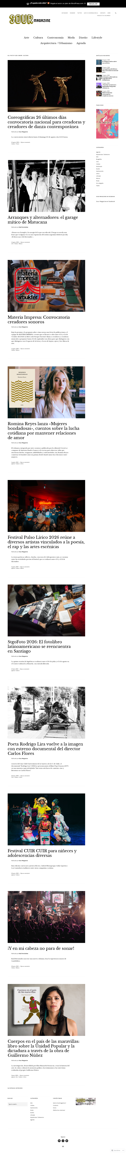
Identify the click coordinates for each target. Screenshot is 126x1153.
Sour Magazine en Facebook (105, 196)
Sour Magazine (23, 132)
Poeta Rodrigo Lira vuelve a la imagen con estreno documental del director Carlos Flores (45, 749)
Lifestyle (97, 37)
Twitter (79, 13)
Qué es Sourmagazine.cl (91, 13)
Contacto (102, 13)
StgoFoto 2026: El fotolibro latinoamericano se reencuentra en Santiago (39, 646)
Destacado (99, 166)
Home (109, 13)
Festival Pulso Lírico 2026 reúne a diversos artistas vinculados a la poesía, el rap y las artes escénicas (46, 542)
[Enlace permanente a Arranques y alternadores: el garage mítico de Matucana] (46, 211)
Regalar (93, 4)
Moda (71, 37)
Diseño (83, 37)
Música (20, 243)
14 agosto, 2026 (15, 242)
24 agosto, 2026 (15, 142)
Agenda (81, 43)
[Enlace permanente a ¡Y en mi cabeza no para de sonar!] (46, 942)
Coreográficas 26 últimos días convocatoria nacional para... (110, 70)
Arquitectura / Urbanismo (56, 43)
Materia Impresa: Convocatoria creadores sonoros (39, 319)
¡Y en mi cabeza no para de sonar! (41, 948)
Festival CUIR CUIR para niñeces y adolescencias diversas (42, 853)
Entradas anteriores (16, 1088)
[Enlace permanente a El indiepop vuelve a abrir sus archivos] (99, 62)
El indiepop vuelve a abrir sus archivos (109, 62)
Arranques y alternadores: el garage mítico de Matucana (43, 219)
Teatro (17, 144)
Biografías (99, 159)
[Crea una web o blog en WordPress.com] (63, 1146)
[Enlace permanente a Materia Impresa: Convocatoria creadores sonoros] (46, 311)
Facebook (72, 13)
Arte (26, 37)
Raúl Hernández (23, 227)
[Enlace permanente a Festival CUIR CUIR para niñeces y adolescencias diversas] (46, 845)
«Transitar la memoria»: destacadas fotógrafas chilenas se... (109, 86)
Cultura (38, 37)
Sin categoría (99, 183)
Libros (21, 463)
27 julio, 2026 (14, 669)
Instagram (65, 13)
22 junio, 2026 (15, 775)
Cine (12, 777)
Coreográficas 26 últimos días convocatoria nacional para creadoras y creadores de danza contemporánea (46, 122)
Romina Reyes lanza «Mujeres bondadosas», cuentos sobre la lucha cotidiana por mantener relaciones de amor (43, 430)
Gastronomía (55, 37)
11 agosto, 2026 (15, 348)
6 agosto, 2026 (14, 462)
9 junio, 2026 (14, 1075)
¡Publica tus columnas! (104, 15)
